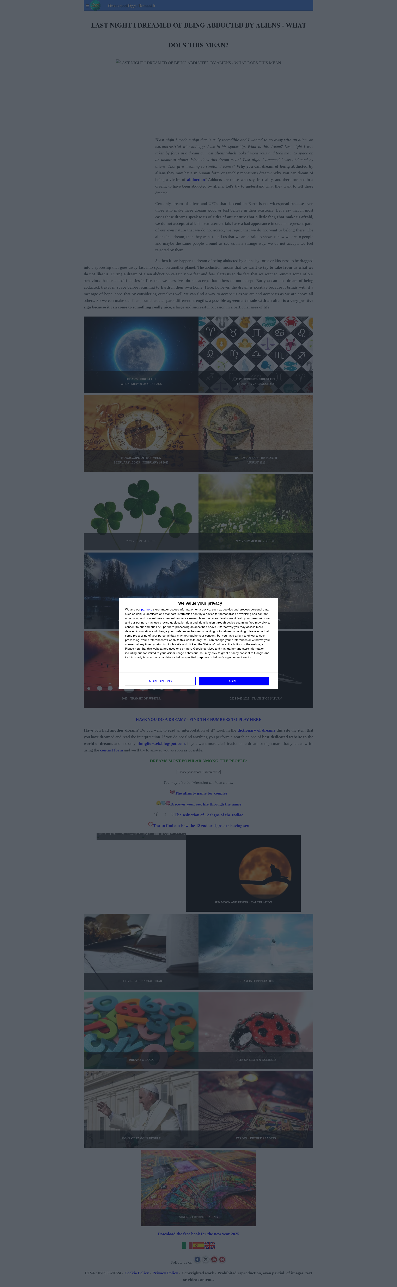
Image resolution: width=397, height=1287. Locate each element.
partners (146, 609)
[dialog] (198, 643)
